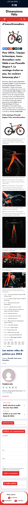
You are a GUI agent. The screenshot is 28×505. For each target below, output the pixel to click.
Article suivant (6, 411)
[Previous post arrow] (24, 406)
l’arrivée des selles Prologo (13, 91)
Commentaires (5, 435)
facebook (14, 498)
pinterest (20, 501)
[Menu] (4, 19)
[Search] (24, 19)
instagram (8, 501)
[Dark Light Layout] (21, 19)
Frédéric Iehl (7, 384)
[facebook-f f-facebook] (12, 5)
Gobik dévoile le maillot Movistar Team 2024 (11, 406)
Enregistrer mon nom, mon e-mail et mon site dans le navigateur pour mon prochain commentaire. (12, 469)
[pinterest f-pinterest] (15, 5)
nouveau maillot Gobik (16, 111)
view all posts (5, 396)
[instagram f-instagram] (14, 5)
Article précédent (7, 402)
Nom (3, 450)
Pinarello (10, 358)
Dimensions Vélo (14, 13)
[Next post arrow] (24, 415)
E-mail (3, 458)
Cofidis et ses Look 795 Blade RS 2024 (11, 415)
